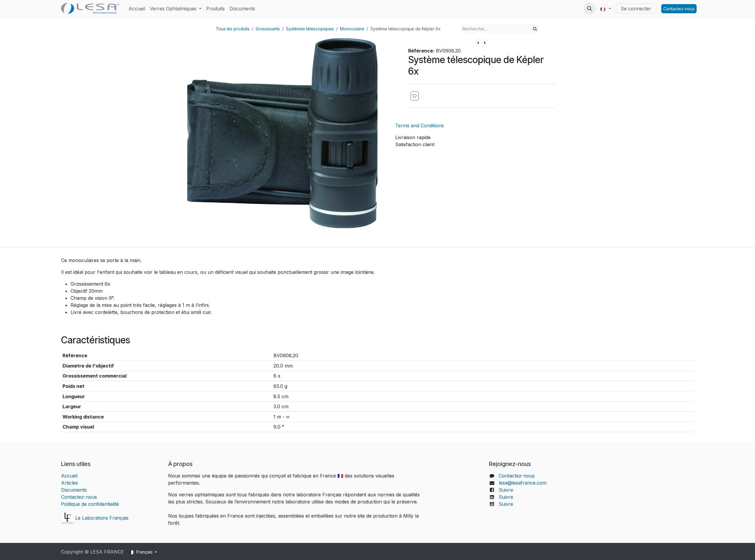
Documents (74, 490)
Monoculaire (352, 28)
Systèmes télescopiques (310, 28)
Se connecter (636, 8)
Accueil (70, 476)
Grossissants (268, 28)
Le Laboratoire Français (101, 518)
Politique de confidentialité (90, 504)
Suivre (506, 490)
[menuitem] (136, 8)
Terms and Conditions (419, 126)
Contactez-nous (679, 8)
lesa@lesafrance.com (522, 483)
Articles (69, 483)
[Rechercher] (535, 28)
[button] (589, 8)
